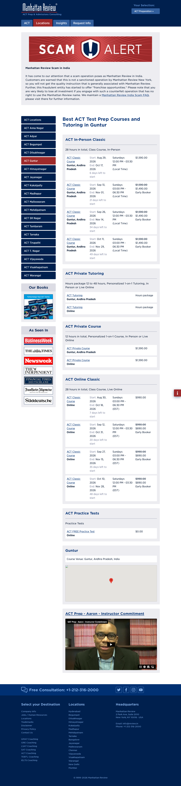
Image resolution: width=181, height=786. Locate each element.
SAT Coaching (28, 750)
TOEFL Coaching (30, 757)
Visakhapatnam (77, 757)
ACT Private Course (78, 348)
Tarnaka (73, 736)
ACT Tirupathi (32, 242)
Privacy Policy (28, 729)
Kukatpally (74, 725)
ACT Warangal (32, 275)
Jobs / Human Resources (34, 715)
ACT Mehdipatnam (35, 209)
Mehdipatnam (76, 732)
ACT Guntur (31, 160)
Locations (26, 718)
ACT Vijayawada (33, 259)
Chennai (73, 750)
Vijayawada (75, 754)
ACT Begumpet (33, 144)
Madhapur (74, 729)
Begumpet (74, 715)
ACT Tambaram (33, 226)
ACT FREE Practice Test (81, 531)
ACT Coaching (28, 753)
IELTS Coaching (29, 760)
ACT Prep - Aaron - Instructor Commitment (104, 614)
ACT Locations (32, 119)
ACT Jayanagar (33, 177)
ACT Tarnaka (31, 234)
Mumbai (73, 768)
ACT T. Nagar (32, 250)
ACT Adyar (30, 136)
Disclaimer (26, 725)
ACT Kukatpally (33, 185)
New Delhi (74, 764)
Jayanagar (74, 743)
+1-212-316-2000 (82, 690)
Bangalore (74, 740)
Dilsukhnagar (75, 718)
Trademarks (27, 722)
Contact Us (27, 732)
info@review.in (130, 723)
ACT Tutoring (74, 295)
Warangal (74, 761)
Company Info (28, 711)
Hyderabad (74, 711)
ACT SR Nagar (32, 218)
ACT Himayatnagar (35, 168)
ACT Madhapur (32, 193)
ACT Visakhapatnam (36, 267)
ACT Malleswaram (34, 201)
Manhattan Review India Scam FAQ (125, 95)
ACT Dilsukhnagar (34, 152)
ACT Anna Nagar (34, 128)
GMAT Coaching (29, 739)
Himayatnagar (76, 722)
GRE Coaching (28, 743)
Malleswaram (75, 747)
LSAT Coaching (29, 746)
